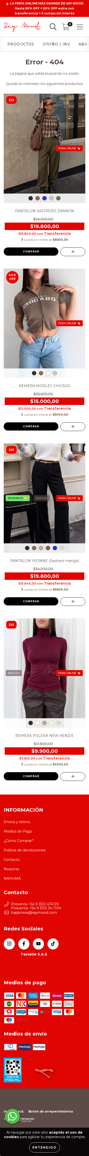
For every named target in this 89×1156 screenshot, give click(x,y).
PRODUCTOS (20, 44)
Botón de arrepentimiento (50, 1111)
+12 (58, 722)
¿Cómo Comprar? (19, 840)
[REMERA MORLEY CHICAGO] (72, 426)
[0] (66, 28)
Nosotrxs (11, 869)
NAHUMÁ (12, 878)
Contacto (12, 859)
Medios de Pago (18, 831)
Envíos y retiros (17, 822)
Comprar (31, 251)
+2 (62, 548)
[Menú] (80, 27)
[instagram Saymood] (9, 944)
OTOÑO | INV (56, 44)
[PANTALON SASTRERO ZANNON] (72, 251)
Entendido (44, 1147)
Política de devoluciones (24, 850)
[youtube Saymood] (38, 944)
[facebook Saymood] (23, 944)
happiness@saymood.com (34, 912)
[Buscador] (53, 27)
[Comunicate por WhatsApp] (12, 1116)
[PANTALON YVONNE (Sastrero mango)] (72, 601)
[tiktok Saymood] (53, 944)
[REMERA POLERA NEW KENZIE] (72, 776)
